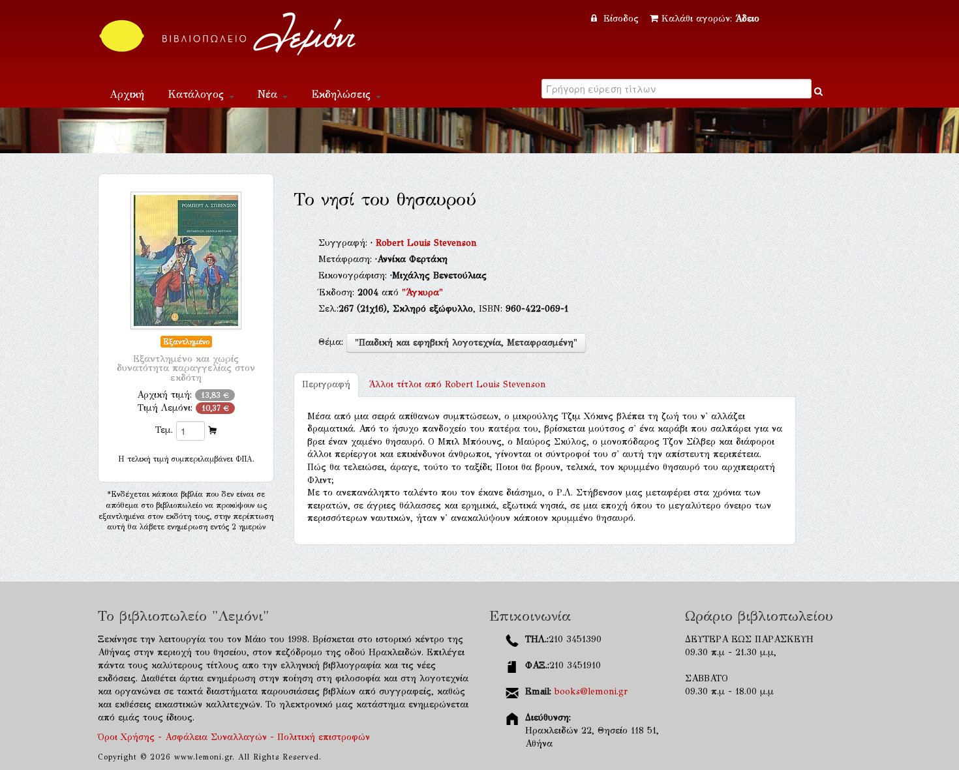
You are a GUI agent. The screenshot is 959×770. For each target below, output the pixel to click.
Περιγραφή (326, 384)
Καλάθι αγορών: (710, 18)
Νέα (269, 94)
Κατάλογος (198, 94)
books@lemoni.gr (591, 691)
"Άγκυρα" (422, 292)
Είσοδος (621, 18)
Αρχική (127, 94)
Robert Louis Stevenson (426, 242)
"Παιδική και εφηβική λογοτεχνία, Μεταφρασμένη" (466, 342)
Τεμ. (164, 430)
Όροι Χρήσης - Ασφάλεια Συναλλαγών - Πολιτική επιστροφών (234, 737)
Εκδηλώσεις (342, 94)
